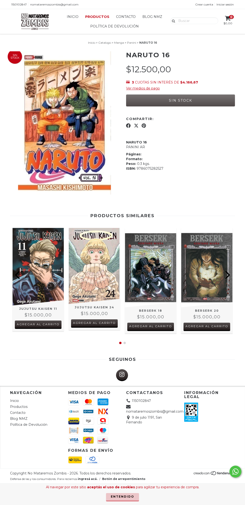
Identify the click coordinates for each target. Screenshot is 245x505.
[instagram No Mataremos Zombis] (122, 375)
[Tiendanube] (214, 474)
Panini (131, 42)
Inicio (72, 17)
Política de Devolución (114, 26)
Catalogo (104, 42)
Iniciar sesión (225, 4)
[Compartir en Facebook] (128, 125)
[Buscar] (172, 20)
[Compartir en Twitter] (136, 125)
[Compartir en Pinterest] (144, 125)
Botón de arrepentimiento (123, 479)
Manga (119, 42)
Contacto (126, 17)
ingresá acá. (87, 479)
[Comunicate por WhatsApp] (235, 472)
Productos (97, 17)
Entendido (122, 496)
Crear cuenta (204, 4)
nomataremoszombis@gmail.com (54, 4)
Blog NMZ (152, 17)
